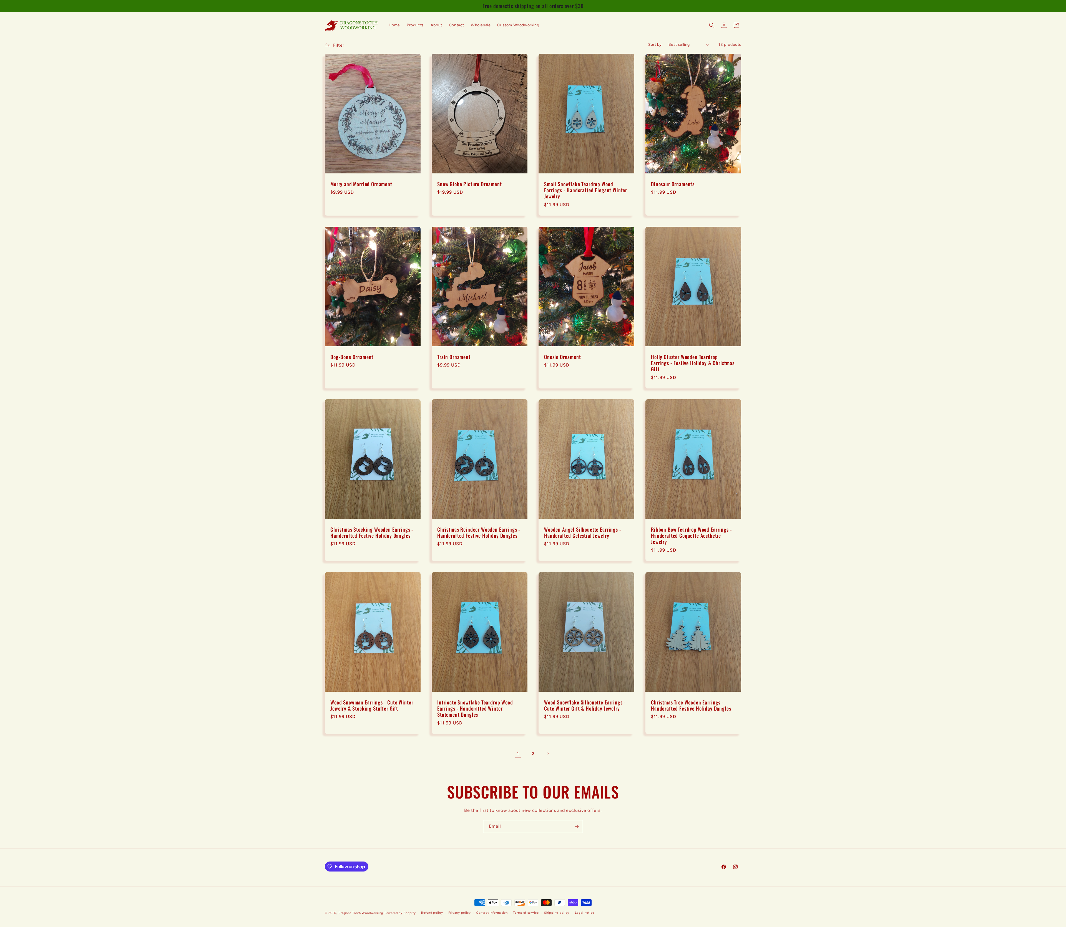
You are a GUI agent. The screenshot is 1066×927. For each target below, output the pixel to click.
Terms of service (526, 913)
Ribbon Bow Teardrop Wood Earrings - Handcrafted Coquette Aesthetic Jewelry (691, 535)
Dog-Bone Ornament (351, 357)
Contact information (491, 913)
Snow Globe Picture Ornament (469, 184)
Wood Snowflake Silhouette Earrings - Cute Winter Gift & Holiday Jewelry (585, 705)
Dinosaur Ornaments (673, 184)
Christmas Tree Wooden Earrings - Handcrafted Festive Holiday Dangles (691, 705)
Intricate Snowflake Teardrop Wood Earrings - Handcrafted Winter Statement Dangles (475, 708)
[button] (712, 25)
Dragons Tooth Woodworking (361, 913)
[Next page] (548, 753)
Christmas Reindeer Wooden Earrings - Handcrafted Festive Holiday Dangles (478, 532)
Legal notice (584, 913)
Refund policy (432, 913)
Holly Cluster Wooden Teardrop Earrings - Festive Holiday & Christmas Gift (693, 363)
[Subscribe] (576, 826)
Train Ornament (454, 357)
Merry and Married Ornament (361, 184)
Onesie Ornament (562, 357)
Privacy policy (459, 913)
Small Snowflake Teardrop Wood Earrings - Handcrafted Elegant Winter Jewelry (585, 190)
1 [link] (518, 753)
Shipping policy (556, 913)
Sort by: (655, 44)
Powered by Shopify (400, 913)
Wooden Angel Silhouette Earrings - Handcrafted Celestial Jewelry (582, 532)
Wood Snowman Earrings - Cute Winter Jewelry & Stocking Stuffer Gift (371, 705)
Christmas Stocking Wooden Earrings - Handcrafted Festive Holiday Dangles (371, 532)
